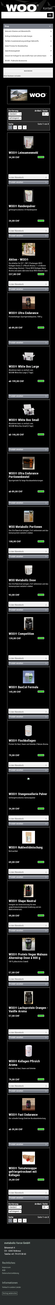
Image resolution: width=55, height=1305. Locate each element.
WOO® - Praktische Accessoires (16, 61)
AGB (3, 1270)
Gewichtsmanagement (12, 51)
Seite (10, 124)
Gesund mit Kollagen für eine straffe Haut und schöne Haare (25, 56)
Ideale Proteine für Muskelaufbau (16, 46)
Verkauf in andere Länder (11, 1287)
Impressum (6, 1267)
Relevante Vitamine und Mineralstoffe (17, 31)
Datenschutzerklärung (10, 1273)
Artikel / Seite (41, 110)
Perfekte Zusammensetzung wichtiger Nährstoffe (22, 41)
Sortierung (13, 110)
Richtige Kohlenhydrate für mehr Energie (18, 36)
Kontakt (47, 8)
